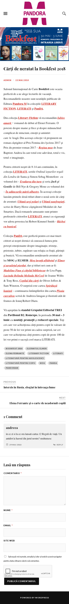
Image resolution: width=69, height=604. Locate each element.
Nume (8, 510)
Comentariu (13, 473)
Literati (58, 353)
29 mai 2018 (15, 445)
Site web (9, 540)
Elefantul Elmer (37, 348)
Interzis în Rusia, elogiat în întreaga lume (29, 387)
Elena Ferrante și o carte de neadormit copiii (37, 403)
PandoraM (12, 368)
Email (8, 525)
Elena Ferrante (15, 353)
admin (7, 80)
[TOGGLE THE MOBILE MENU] (5, 13)
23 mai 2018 (22, 80)
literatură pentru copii (20, 363)
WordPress (42, 597)
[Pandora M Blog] (34, 13)
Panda (53, 363)
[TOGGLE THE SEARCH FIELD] (64, 13)
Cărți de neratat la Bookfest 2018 (34, 68)
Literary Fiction (39, 353)
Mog (42, 363)
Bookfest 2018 (14, 348)
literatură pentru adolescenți (25, 358)
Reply (60, 445)
